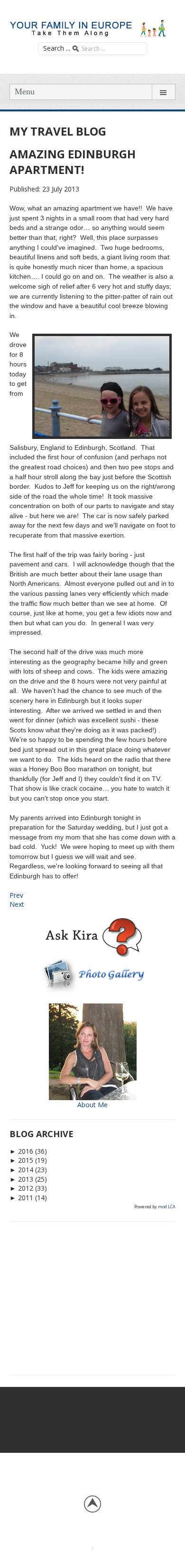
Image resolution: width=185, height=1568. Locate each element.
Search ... (56, 48)
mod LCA (167, 1206)
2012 (21, 1188)
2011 (21, 1197)
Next (16, 904)
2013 (21, 1179)
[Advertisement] (92, 1296)
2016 (21, 1151)
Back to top (92, 1504)
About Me (92, 1104)
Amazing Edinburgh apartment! (72, 161)
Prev (16, 895)
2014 (21, 1169)
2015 (21, 1160)
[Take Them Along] (92, 27)
